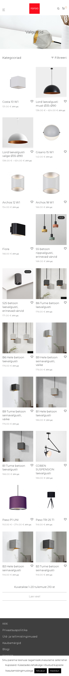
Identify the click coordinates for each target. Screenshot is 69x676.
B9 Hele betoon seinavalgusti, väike (47, 361)
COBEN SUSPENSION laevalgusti (45, 469)
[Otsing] (59, 8)
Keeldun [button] (54, 670)
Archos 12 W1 (11, 202)
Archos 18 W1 (45, 202)
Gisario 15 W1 (45, 152)
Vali (3, 106)
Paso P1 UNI (10, 519)
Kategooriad (11, 58)
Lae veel (34, 596)
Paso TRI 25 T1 (45, 519)
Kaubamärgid (11, 643)
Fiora (5, 249)
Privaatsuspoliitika (14, 630)
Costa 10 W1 (10, 101)
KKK (5, 623)
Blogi (6, 649)
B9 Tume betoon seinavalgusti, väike (14, 415)
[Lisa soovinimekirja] (32, 101)
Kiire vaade (13, 106)
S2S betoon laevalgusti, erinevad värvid (13, 306)
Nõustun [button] (40, 670)
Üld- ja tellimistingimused (19, 636)
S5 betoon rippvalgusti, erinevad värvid (46, 252)
